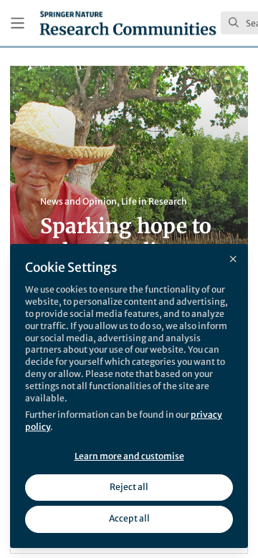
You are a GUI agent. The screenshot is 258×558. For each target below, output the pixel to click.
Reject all (129, 486)
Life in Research (154, 201)
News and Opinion (78, 201)
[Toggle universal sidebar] (17, 23)
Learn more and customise (129, 456)
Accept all (129, 518)
